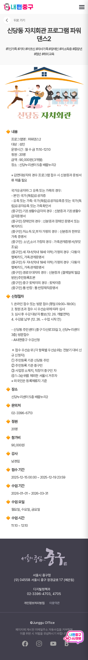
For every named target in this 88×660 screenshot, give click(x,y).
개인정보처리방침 (34, 603)
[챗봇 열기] (73, 637)
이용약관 (54, 603)
